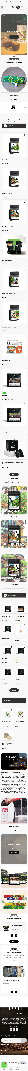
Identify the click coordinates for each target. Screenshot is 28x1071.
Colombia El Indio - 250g (8, 226)
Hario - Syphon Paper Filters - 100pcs (7, 744)
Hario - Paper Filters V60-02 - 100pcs (19, 722)
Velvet (3, 679)
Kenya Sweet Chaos (7, 193)
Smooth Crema (5, 658)
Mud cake (17, 679)
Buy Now (14, 38)
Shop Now (22, 1)
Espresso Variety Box (7, 260)
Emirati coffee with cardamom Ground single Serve (12, 463)
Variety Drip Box (6, 360)
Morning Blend (18, 637)
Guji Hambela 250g (6, 429)
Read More (6, 984)
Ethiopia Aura (5, 395)
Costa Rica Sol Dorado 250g (8, 293)
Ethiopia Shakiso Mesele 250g (9, 327)
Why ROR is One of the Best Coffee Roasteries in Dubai (11, 981)
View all (14, 474)
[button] (25, 1)
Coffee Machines (14, 95)
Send (24, 1040)
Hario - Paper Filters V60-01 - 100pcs (6, 722)
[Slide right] (16, 935)
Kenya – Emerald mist (7, 159)
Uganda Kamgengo (19, 616)
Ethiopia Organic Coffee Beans (6, 637)
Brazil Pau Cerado (6, 616)
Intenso (17, 658)
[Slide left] (12, 935)
